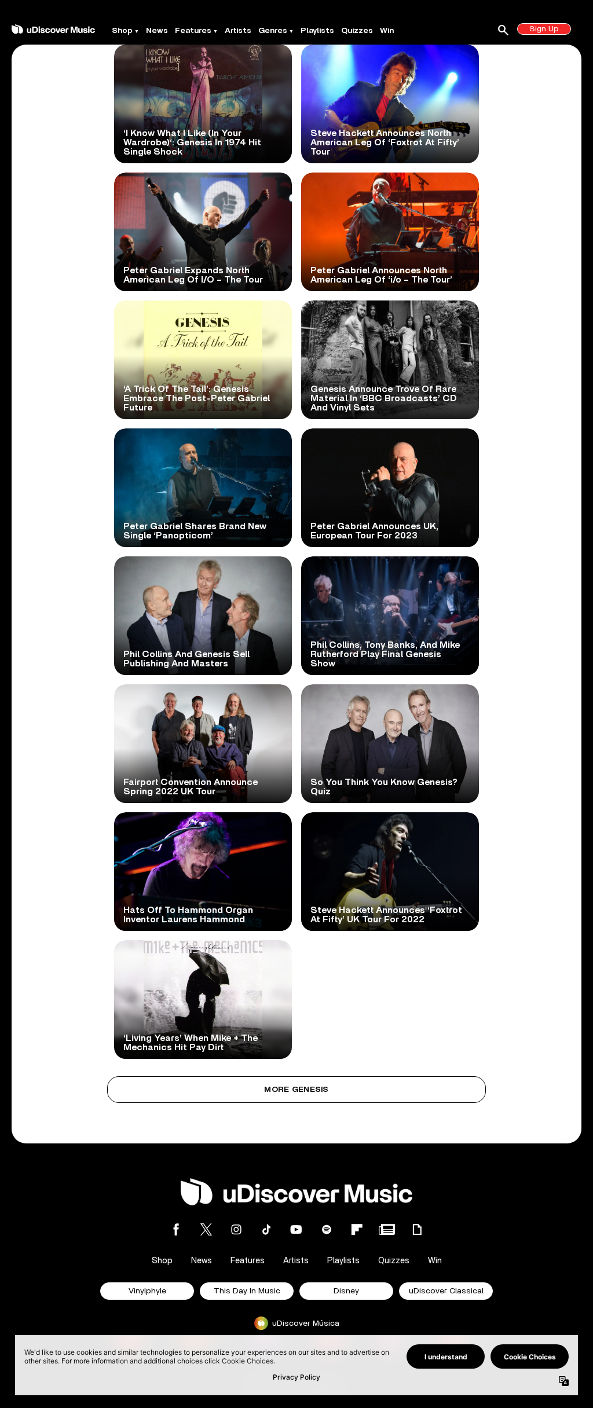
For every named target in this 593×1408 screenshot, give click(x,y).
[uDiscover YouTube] (296, 1229)
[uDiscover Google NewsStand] (387, 1229)
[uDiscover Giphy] (417, 1229)
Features (193, 31)
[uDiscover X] (206, 1229)
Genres (272, 31)
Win (387, 31)
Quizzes (357, 31)
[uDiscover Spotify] (327, 1229)
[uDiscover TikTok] (266, 1229)
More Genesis (296, 1090)
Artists (238, 31)
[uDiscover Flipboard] (357, 1229)
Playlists (317, 31)
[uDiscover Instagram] (236, 1229)
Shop (122, 31)
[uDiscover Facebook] (176, 1229)
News (157, 31)
